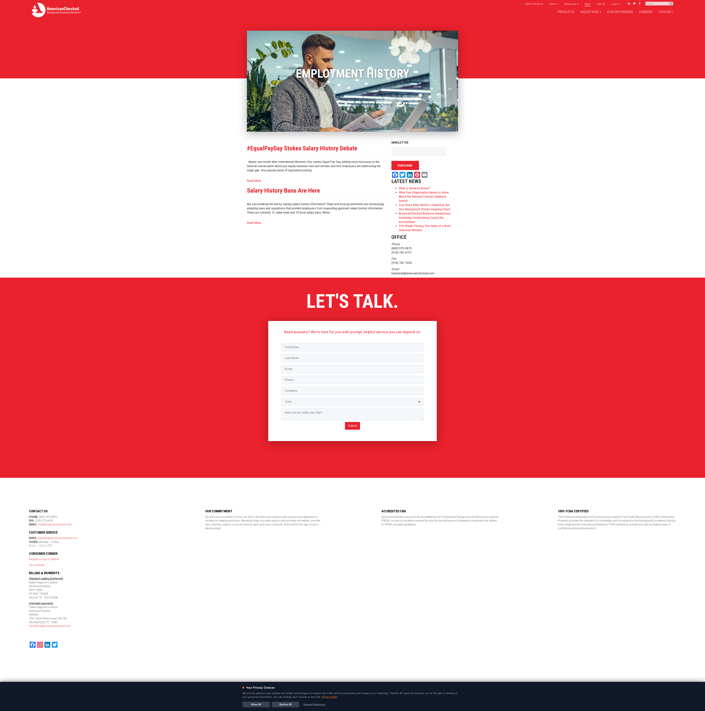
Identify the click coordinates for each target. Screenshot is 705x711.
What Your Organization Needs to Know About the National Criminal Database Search (424, 197)
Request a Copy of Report (44, 559)
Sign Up (600, 3)
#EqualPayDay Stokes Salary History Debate (302, 148)
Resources (570, 3)
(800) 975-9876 (534, 3)
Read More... (255, 181)
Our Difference (620, 12)
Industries (589, 12)
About (553, 3)
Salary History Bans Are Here (283, 190)
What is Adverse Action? (414, 188)
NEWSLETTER (399, 142)
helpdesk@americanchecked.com (57, 538)
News (588, 3)
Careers (646, 12)
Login (614, 3)
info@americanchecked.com (55, 524)
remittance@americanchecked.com (50, 626)
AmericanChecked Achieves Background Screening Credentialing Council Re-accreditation (424, 218)
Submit (352, 425)
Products (566, 12)
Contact (666, 12)
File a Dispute (36, 565)
